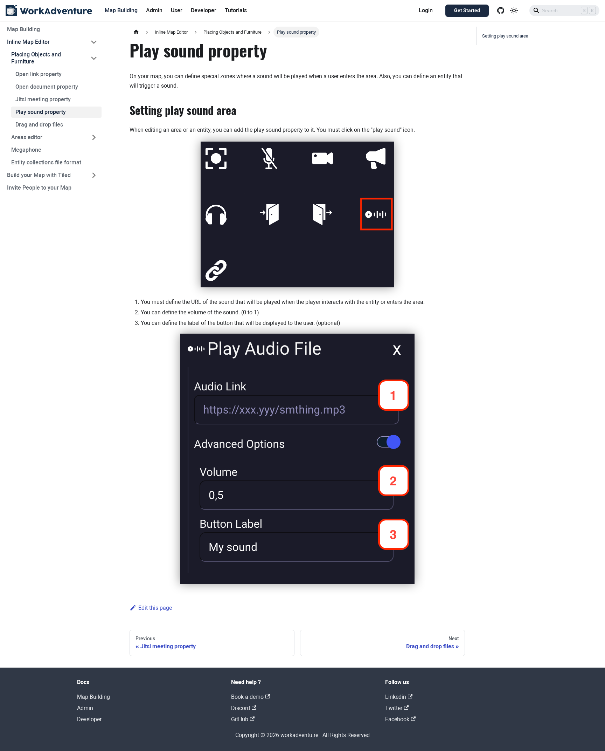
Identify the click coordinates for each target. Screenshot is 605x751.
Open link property (38, 74)
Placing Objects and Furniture (36, 58)
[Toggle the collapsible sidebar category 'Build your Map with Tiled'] (94, 175)
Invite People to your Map (39, 187)
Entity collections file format (46, 162)
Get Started (467, 10)
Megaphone (26, 149)
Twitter (393, 708)
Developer (203, 10)
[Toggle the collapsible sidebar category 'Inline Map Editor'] (94, 42)
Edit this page (155, 608)
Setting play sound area (505, 36)
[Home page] (136, 32)
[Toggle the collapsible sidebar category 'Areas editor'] (94, 137)
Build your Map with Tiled (39, 175)
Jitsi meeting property (43, 99)
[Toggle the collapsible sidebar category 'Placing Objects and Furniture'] (94, 58)
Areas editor (26, 137)
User (176, 10)
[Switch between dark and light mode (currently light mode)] (514, 10)
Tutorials (236, 10)
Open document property (46, 86)
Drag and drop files (39, 124)
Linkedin (395, 697)
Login (426, 10)
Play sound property (40, 112)
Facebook (397, 719)
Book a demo (247, 697)
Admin (154, 10)
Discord (240, 708)
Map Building (121, 10)
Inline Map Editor (28, 42)
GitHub (239, 719)
